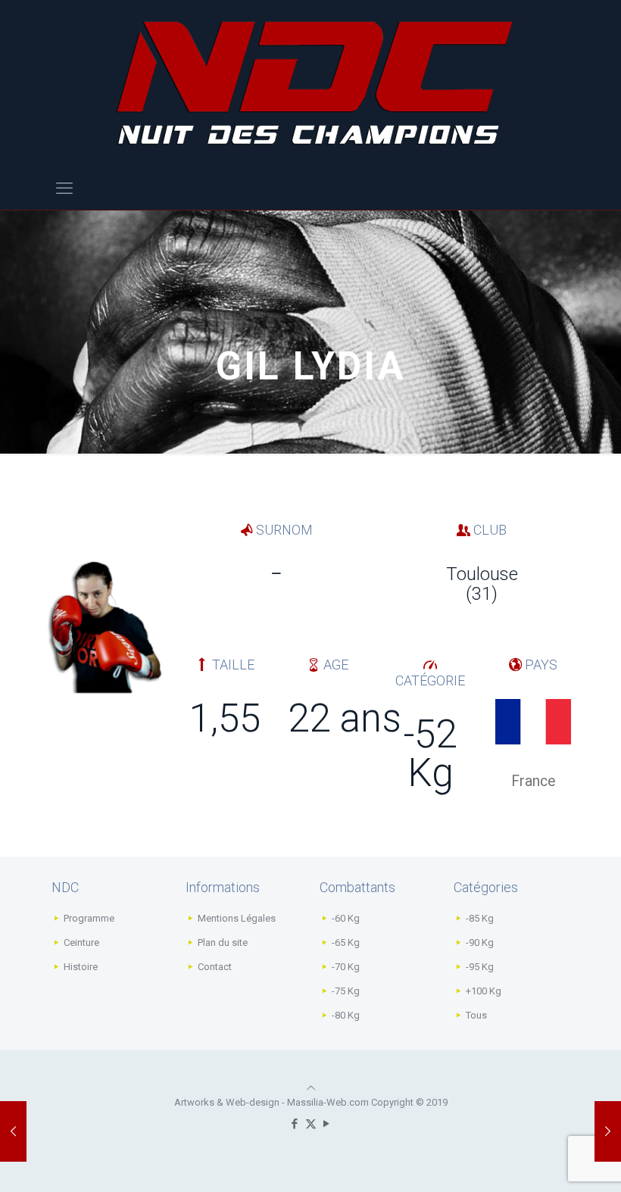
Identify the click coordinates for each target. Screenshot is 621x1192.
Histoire (81, 966)
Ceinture (81, 942)
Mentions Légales (237, 918)
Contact (215, 966)
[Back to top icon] (311, 1088)
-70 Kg (346, 966)
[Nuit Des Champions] (310, 83)
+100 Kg (483, 991)
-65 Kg (346, 942)
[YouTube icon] (326, 1124)
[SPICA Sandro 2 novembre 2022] (607, 1131)
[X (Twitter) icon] (311, 1124)
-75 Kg (346, 991)
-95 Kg (480, 966)
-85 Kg (480, 918)
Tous (476, 1015)
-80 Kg (346, 1015)
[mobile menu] (64, 188)
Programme (89, 918)
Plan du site (223, 942)
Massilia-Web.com (328, 1102)
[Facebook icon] (295, 1124)
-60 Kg (346, 918)
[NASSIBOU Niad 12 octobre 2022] (13, 1131)
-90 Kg (480, 942)
